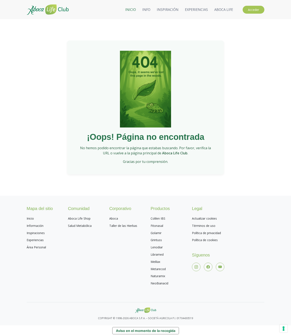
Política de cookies (205, 240)
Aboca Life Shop (79, 218)
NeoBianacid (159, 283)
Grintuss (156, 240)
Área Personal (36, 247)
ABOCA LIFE (223, 9)
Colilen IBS (158, 218)
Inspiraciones (36, 233)
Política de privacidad (206, 233)
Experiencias (35, 240)
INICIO (130, 9)
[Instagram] (196, 267)
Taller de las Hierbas (123, 226)
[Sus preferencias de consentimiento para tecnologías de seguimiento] (283, 328)
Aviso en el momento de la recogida (145, 331)
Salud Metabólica (80, 226)
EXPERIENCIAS (196, 9)
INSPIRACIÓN (168, 9)
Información (35, 226)
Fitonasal (157, 226)
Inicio (30, 218)
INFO (146, 9)
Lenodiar (157, 247)
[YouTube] (220, 267)
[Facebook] (208, 267)
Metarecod (158, 269)
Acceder (253, 10)
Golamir (156, 233)
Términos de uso (203, 226)
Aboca (113, 218)
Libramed (157, 254)
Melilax (155, 262)
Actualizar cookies (204, 218)
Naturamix (158, 276)
